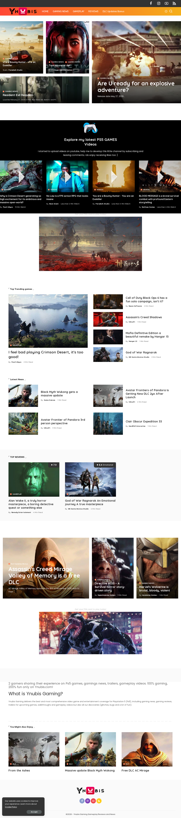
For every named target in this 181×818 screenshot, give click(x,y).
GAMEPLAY (17, 345)
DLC (14, 764)
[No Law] (67, 176)
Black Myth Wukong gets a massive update (59, 393)
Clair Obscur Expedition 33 (144, 421)
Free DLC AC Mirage (135, 770)
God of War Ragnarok (141, 352)
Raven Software (135, 306)
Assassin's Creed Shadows (144, 317)
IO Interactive (109, 101)
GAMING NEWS (106, 78)
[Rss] (174, 3)
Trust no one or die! (59, 65)
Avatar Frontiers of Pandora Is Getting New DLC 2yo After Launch (147, 393)
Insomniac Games (149, 595)
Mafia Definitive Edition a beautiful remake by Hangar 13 (147, 334)
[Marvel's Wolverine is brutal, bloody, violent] (157, 568)
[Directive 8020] (67, 47)
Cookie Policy (11, 807)
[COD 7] (44, 89)
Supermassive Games (63, 70)
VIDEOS (7, 189)
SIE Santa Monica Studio (139, 357)
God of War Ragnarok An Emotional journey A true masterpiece (90, 502)
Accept (34, 812)
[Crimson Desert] (21, 176)
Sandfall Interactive (137, 426)
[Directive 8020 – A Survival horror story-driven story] (113, 568)
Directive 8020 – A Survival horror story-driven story (110, 587)
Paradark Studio (15, 70)
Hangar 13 (133, 341)
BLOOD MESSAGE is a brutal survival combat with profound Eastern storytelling (159, 199)
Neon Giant (54, 204)
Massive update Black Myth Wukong (90, 770)
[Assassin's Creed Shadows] (108, 319)
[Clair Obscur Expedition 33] (108, 424)
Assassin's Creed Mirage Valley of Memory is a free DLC (44, 575)
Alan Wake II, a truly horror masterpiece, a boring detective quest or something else (30, 504)
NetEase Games (148, 207)
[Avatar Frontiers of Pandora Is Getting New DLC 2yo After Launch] (108, 396)
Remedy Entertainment (21, 512)
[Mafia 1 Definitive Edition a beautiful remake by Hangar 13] (108, 337)
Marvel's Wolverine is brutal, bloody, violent (154, 588)
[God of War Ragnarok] (108, 354)
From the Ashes (19, 770)
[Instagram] (159, 3)
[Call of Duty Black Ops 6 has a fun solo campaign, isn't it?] (108, 301)
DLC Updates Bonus (19, 564)
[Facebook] (151, 3)
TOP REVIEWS (17, 457)
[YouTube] (166, 3)
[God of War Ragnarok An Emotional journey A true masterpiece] (90, 479)
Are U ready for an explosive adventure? (136, 86)
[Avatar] (33, 749)
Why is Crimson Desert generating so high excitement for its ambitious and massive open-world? (20, 199)
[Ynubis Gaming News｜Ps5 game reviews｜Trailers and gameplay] (23, 11)
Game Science (49, 400)
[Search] (171, 11)
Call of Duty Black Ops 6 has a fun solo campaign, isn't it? (146, 299)
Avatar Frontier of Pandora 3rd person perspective (63, 421)
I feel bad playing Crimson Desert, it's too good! (45, 354)
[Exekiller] (136, 62)
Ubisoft (132, 322)
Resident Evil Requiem (18, 95)
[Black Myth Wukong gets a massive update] (23, 396)
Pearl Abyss (8, 207)
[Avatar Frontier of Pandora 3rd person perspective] (23, 424)
